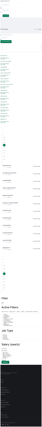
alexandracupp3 (7, 217)
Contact (2, 381)
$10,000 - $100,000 (7, 355)
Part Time (5, 335)
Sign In (5, 14)
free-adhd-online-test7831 (9, 173)
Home (35, 29)
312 (4, 147)
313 (4, 150)
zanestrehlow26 (7, 210)
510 (4, 159)
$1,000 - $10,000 (6, 354)
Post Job (6, 15)
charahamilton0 (7, 225)
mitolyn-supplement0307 (9, 188)
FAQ (1, 412)
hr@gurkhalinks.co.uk (5, 1)
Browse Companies (4, 390)
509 (4, 156)
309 (4, 139)
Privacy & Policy (3, 414)
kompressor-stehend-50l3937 (10, 203)
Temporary (5, 338)
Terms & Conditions (4, 417)
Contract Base (6, 339)
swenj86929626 (7, 180)
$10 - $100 (5, 352)
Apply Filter (5, 362)
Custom (4, 358)
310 (4, 142)
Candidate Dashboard (4, 392)
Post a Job (2, 400)
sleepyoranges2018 (8, 195)
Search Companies (6, 41)
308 (4, 137)
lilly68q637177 (6, 247)
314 (4, 281)
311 (4, 145)
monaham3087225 (7, 232)
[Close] (3, 303)
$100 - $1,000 (6, 353)
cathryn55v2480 (7, 240)
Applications (3, 406)
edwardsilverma (7, 165)
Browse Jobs (3, 387)
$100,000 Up (5, 357)
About (1, 379)
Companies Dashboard (5, 404)
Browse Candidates (4, 402)
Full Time (5, 334)
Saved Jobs (2, 394)
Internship (5, 337)
